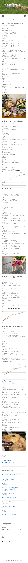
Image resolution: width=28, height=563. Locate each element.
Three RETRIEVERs (12, 4)
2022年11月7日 (5, 328)
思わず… (4, 483)
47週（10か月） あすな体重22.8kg (12, 121)
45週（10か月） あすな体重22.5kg (12, 326)
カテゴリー (4, 527)
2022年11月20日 (5, 123)
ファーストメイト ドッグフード (10, 514)
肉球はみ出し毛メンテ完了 (8, 506)
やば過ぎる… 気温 (6, 501)
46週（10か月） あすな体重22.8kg (12, 277)
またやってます (6, 188)
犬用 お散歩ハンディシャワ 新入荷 (11, 474)
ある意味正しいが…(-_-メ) (8, 493)
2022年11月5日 (5, 383)
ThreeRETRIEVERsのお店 (8, 462)
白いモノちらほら (6, 510)
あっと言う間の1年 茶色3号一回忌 (12, 23)
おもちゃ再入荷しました (8, 479)
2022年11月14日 (5, 279)
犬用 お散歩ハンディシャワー (9, 497)
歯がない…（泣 (6, 381)
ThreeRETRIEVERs (6, 460)
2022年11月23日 (5, 25)
